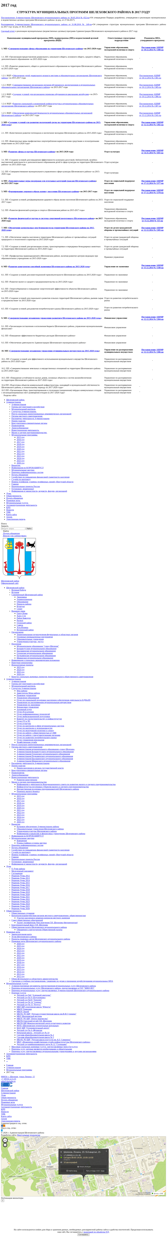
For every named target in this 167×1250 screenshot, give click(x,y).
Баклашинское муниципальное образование (36, 651)
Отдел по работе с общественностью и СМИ (36, 733)
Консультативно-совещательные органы (29, 770)
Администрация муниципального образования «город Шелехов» (46, 749)
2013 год (20, 974)
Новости (5, 1112)
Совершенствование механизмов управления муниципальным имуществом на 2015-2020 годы (54, 351)
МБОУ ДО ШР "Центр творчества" (32, 1018)
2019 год (20, 805)
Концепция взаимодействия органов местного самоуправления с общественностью (48, 915)
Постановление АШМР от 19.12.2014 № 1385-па (150, 86)
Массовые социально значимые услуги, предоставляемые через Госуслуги (44, 1047)
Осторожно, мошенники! (22, 862)
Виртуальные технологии (28, 1135)
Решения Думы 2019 (20, 892)
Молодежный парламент (22, 871)
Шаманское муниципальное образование (35, 658)
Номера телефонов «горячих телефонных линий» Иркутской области (42, 855)
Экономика (22, 597)
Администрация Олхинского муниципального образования (43, 754)
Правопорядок (17, 773)
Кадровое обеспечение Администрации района (38, 826)
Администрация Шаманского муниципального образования (43, 761)
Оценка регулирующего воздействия (27, 684)
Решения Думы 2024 (20, 904)
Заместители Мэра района (28, 693)
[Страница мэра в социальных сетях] (2, 1130)
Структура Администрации (23, 688)
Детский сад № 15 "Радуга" (29, 1004)
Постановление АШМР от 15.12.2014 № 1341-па (150, 114)
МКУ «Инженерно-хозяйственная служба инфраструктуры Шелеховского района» (53, 1042)
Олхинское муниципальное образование (35, 653)
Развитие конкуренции (27, 780)
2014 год (20, 972)
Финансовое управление (28, 707)
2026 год (20, 674)
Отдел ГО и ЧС (23, 721)
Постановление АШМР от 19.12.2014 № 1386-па (150, 95)
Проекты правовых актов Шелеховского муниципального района (40, 939)
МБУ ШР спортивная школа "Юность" (34, 1007)
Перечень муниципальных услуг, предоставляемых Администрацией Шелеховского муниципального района (60, 990)
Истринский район (25, 630)
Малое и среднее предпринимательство (29, 782)
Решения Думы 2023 (20, 901)
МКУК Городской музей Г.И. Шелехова (34, 1021)
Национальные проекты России (25, 859)
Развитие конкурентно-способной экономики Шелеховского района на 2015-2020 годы (49, 266)
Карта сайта (6, 1116)
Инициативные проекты (22, 665)
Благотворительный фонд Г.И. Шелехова (29, 925)
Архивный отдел (24, 709)
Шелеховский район (15, 588)
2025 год (20, 672)
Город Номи (22, 613)
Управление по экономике (28, 705)
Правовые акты (13, 932)
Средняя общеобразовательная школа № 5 (35, 1037)
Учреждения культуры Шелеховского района (37, 831)
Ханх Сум (21, 616)
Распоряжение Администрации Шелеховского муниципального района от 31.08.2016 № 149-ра (46, 24)
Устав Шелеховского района (24, 937)
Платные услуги (18, 993)
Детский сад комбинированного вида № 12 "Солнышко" (42, 1044)
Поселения (16, 644)
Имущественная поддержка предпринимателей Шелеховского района (48, 789)
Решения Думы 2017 (20, 887)
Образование (22, 602)
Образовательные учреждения (30, 639)
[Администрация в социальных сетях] (2, 1126)
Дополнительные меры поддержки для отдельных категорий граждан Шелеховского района (52, 181)
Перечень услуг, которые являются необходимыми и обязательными (41, 1049)
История (15, 592)
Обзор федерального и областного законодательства (34, 979)
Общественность (13, 911)
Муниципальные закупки (22, 838)
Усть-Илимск (22, 627)
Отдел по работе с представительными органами (38, 735)
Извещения (22, 840)
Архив (4, 1119)
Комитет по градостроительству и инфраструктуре (39, 719)
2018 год (20, 803)
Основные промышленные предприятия (35, 637)
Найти (29, 529)
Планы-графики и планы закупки (32, 843)
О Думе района (18, 869)
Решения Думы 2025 (20, 906)
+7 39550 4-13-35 (8, 1079)
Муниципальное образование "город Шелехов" (38, 646)
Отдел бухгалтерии (25, 712)
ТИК (8, 1058)
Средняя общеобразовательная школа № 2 (35, 1035)
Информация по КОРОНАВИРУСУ (27, 836)
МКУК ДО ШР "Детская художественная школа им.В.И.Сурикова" (46, 1014)
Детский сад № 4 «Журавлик (29, 1030)
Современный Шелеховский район (27, 595)
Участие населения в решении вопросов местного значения (43, 918)
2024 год (20, 670)
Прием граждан (18, 766)
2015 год (20, 796)
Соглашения (16, 873)
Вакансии (15, 824)
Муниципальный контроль (23, 686)
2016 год (20, 798)
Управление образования (28, 698)
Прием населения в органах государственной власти (40, 768)
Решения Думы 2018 (20, 890)
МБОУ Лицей (23, 1011)
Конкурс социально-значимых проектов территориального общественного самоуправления (52, 677)
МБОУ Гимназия (24, 1009)
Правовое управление (26, 695)
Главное (15, 857)
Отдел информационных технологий (33, 714)
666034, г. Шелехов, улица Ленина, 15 (18, 1077)
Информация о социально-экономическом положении (35, 660)
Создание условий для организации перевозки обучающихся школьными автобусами (51, 94)
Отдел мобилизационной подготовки (33, 716)
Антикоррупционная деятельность (21, 1054)
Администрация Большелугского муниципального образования (45, 751)
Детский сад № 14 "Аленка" (29, 1002)
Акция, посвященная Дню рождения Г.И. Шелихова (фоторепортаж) (47, 922)
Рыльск (20, 620)
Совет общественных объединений (27, 920)
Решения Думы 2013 (20, 878)
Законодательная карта (21, 934)
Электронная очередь (10, 1121)
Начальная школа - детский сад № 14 (33, 1033)
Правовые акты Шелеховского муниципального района (36, 941)
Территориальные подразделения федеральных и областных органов (47, 634)
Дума (8, 866)
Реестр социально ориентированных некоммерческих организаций (41, 744)
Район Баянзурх (24, 618)
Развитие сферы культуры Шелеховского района (32, 152)
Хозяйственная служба (27, 742)
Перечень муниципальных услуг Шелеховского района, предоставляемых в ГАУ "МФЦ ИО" (52, 988)
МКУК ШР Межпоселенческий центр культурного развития (43, 1023)
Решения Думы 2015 (20, 883)
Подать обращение (19, 848)
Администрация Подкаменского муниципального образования (45, 756)
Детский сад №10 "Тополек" (29, 1000)
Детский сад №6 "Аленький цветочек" (34, 995)
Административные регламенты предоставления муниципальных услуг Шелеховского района (53, 986)
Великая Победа (18, 590)
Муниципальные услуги (17, 983)
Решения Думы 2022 (20, 899)
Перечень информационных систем (27, 845)
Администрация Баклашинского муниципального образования (45, 759)
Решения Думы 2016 (20, 885)
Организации (17, 632)
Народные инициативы (21, 662)
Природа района (24, 604)
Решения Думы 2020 (20, 894)
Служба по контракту (21, 852)
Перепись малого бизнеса (28, 791)
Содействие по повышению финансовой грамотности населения (40, 850)
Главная (4, 1088)
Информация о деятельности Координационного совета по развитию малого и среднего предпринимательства (66, 784)
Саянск (20, 625)
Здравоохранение (24, 599)
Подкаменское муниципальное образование (36, 655)
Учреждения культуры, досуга (30, 641)
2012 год (20, 976)
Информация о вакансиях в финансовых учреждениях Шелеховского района (51, 833)
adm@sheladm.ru (8, 1081)
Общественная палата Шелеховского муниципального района (39, 927)
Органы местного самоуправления (26, 747)
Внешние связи (18, 611)
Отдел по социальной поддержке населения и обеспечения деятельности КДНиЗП (53, 700)
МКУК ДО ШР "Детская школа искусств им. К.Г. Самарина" (44, 1040)
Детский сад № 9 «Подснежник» (31, 997)
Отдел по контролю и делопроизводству (35, 728)
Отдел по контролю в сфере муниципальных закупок (40, 726)
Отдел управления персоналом (30, 740)
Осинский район (24, 623)
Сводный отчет (8, 31)
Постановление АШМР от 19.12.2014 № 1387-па (150, 105)
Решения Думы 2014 (20, 880)
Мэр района (22, 691)
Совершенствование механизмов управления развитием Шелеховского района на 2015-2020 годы (55, 318)
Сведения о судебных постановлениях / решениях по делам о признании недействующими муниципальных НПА (62, 981)
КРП (8, 1056)
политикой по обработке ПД (96, 1232)
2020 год (20, 808)
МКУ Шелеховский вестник (29, 1016)
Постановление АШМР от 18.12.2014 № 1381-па (150, 76)
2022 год (20, 812)
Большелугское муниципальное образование (36, 648)
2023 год (20, 667)
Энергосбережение (19, 775)
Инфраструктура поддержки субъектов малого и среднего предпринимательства (53, 787)
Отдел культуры (24, 723)
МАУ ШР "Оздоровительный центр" (33, 1028)
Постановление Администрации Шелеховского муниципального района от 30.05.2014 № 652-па (45, 18)
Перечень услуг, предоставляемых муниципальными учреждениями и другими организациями (53, 1051)
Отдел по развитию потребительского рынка (37, 737)
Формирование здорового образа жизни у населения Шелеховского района (44, 191)
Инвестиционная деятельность (25, 777)
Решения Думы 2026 (20, 908)
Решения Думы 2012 (20, 876)
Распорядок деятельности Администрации (30, 763)
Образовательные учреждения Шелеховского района (40, 829)
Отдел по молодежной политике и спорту (35, 730)
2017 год (20, 801)
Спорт (19, 609)
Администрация (13, 679)
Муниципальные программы (24, 794)
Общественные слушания (22, 913)
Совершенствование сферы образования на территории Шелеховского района (46, 48)
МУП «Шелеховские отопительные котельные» (38, 1026)
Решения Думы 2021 (20, 897)
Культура (21, 606)
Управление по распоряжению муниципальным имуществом (44, 702)
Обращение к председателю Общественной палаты (39, 929)
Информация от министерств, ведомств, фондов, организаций (39, 864)
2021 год (20, 810)
